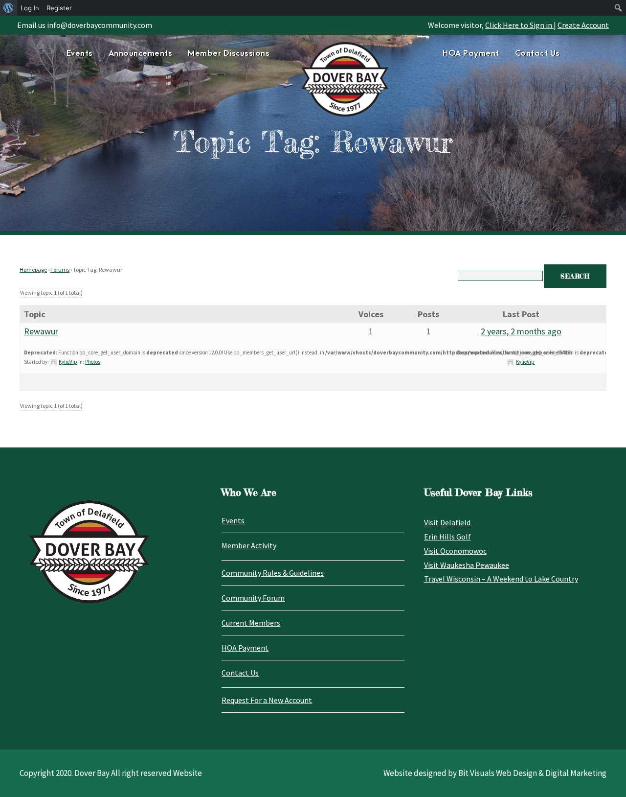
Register (59, 8)
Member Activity (249, 545)
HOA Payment (471, 53)
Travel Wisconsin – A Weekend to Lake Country (501, 579)
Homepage (33, 269)
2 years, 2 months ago (521, 331)
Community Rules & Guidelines (273, 573)
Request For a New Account (267, 700)
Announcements (141, 53)
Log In (30, 8)
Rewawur (41, 331)
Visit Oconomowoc (455, 551)
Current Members (251, 623)
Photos (92, 361)
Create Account (583, 25)
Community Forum (253, 598)
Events (80, 53)
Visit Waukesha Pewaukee (466, 565)
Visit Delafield (447, 522)
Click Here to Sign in (519, 25)
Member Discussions (228, 53)
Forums (59, 269)
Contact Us (537, 53)
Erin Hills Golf (447, 536)
